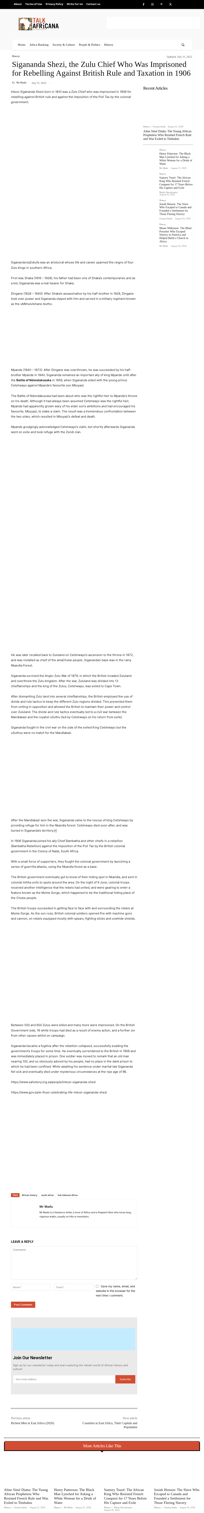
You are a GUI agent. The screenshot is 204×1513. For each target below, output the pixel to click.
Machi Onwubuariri (168, 192)
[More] (76, 1183)
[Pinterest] (161, 4)
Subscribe (125, 1379)
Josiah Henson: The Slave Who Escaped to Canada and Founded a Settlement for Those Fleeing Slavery (175, 209)
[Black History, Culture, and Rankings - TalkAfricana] (62, 24)
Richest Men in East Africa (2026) (32, 1423)
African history (29, 1195)
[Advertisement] (153, 23)
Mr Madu (21, 82)
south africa (47, 1195)
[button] (183, 45)
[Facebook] (143, 4)
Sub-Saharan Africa (67, 1195)
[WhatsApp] (67, 1183)
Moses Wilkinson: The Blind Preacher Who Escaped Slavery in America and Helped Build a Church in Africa (175, 235)
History (16, 56)
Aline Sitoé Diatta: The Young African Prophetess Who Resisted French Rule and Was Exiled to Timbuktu (167, 135)
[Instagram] (152, 4)
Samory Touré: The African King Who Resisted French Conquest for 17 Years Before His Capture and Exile (176, 182)
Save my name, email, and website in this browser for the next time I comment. (115, 1291)
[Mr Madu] (25, 1213)
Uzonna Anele (159, 126)
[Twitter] (170, 4)
